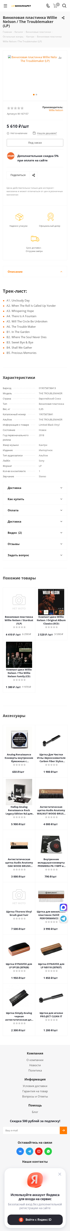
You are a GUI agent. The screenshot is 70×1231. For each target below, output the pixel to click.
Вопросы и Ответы (35, 1096)
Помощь (35, 1105)
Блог (35, 1112)
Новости (35, 1065)
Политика (35, 1070)
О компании (35, 1060)
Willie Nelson (56, 110)
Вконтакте (20, 1151)
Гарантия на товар (35, 1091)
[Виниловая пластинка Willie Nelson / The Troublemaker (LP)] (35, 74)
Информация (35, 1079)
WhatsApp (48, 1151)
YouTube (39, 1151)
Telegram (29, 1151)
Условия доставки (35, 1086)
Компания (35, 1053)
